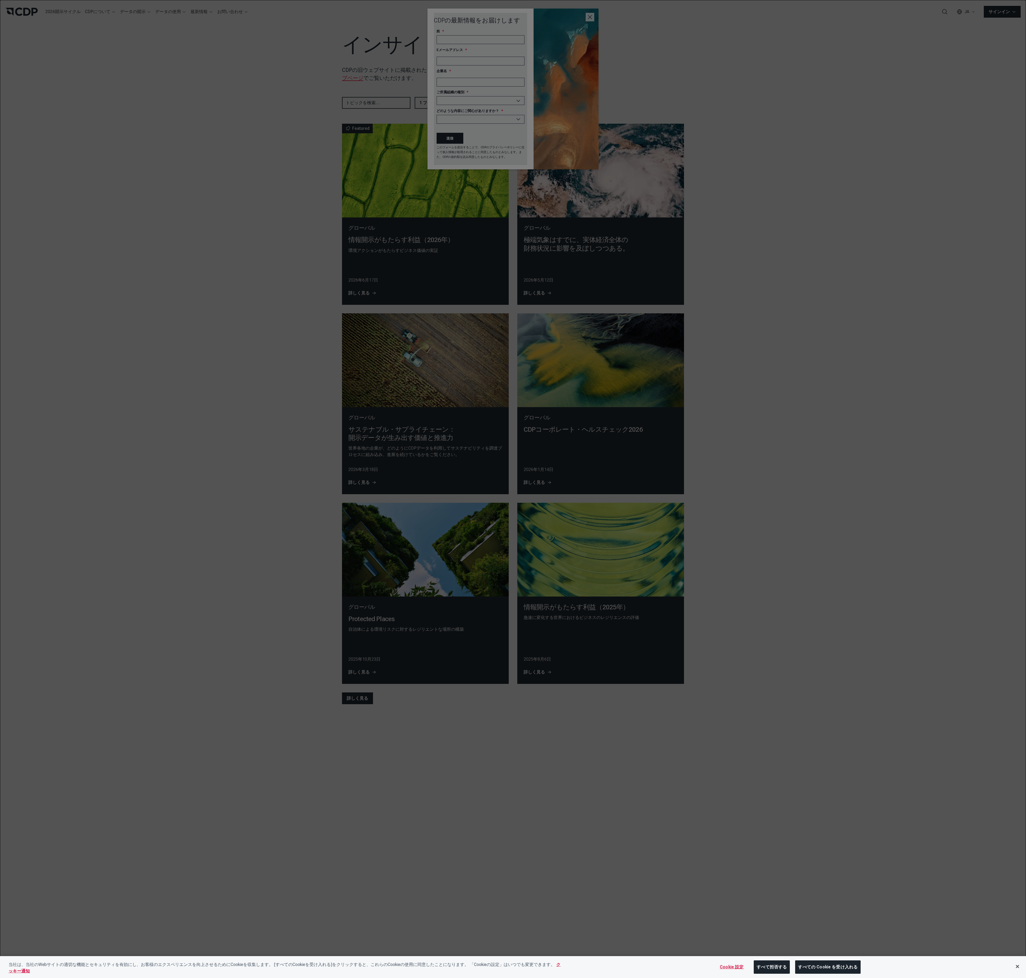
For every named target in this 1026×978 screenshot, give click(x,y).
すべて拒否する (772, 966)
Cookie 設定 (732, 966)
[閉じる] (1017, 966)
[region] (513, 967)
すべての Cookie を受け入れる (828, 966)
